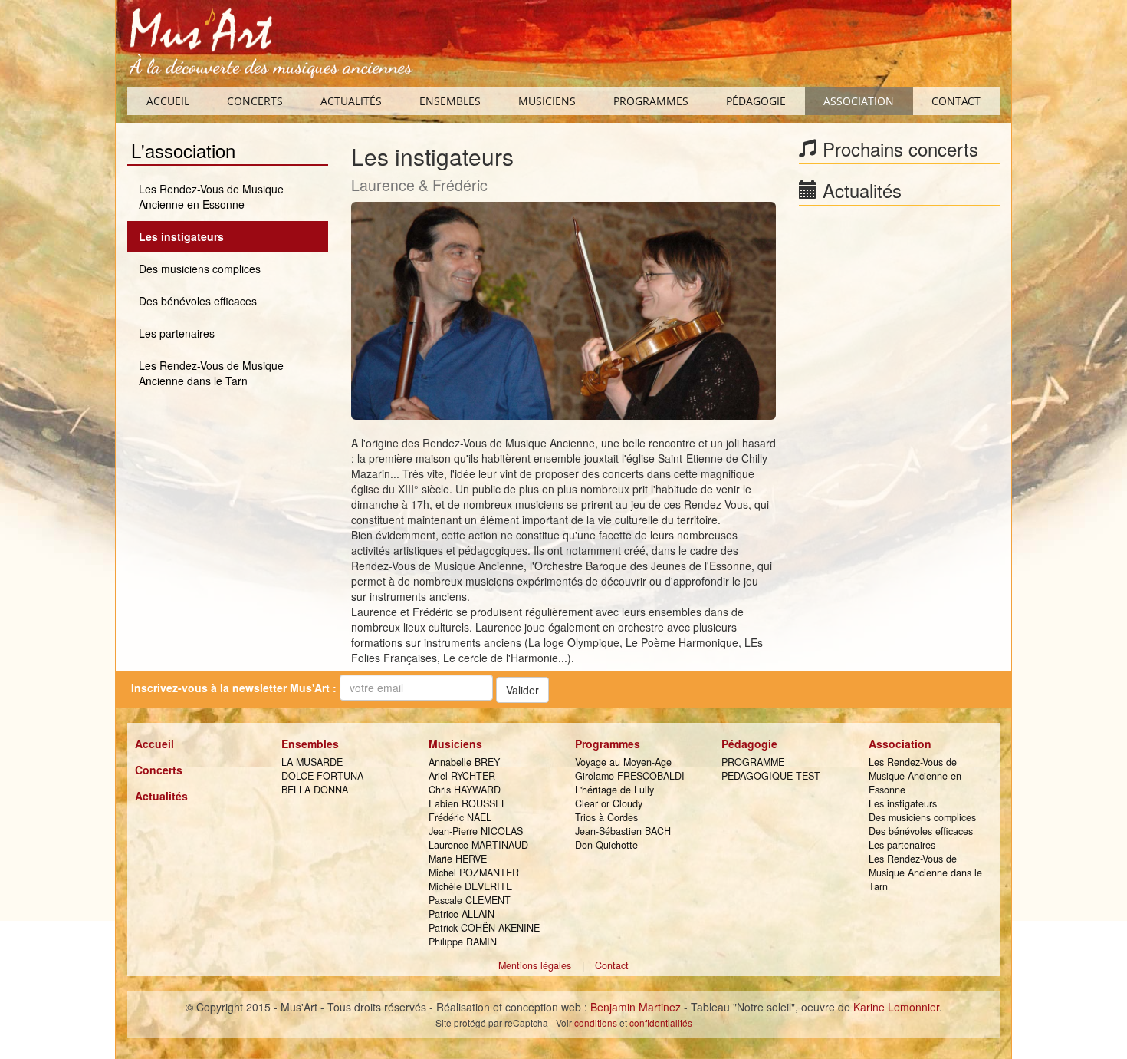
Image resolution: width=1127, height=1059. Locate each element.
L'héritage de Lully (614, 790)
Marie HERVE (458, 859)
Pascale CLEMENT (470, 900)
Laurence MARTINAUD (478, 845)
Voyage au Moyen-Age (623, 762)
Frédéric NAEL (460, 817)
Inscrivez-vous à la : (234, 687)
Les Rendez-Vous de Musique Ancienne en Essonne (211, 196)
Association (858, 101)
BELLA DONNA (314, 790)
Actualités (351, 101)
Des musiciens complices (200, 268)
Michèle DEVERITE (470, 886)
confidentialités (660, 1022)
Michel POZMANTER (474, 872)
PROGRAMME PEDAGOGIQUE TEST (770, 769)
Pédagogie (756, 101)
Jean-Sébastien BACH (623, 831)
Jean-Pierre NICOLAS (476, 831)
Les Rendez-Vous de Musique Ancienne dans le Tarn (211, 373)
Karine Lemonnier (896, 1006)
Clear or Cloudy (608, 803)
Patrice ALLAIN (462, 914)
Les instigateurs (181, 236)
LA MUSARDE (312, 762)
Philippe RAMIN (463, 941)
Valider (522, 690)
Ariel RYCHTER (462, 776)
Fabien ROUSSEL (468, 803)
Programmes (650, 101)
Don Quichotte (606, 845)
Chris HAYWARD (465, 790)
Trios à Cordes (606, 817)
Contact (956, 101)
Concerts (255, 101)
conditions (595, 1022)
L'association (183, 150)
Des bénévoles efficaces (198, 300)
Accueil (167, 101)
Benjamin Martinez (635, 1006)
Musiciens (547, 101)
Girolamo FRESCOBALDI (630, 776)
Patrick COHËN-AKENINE (484, 928)
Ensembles (450, 101)
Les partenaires (177, 333)
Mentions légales (534, 965)
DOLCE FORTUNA (322, 776)
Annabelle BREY (464, 762)
